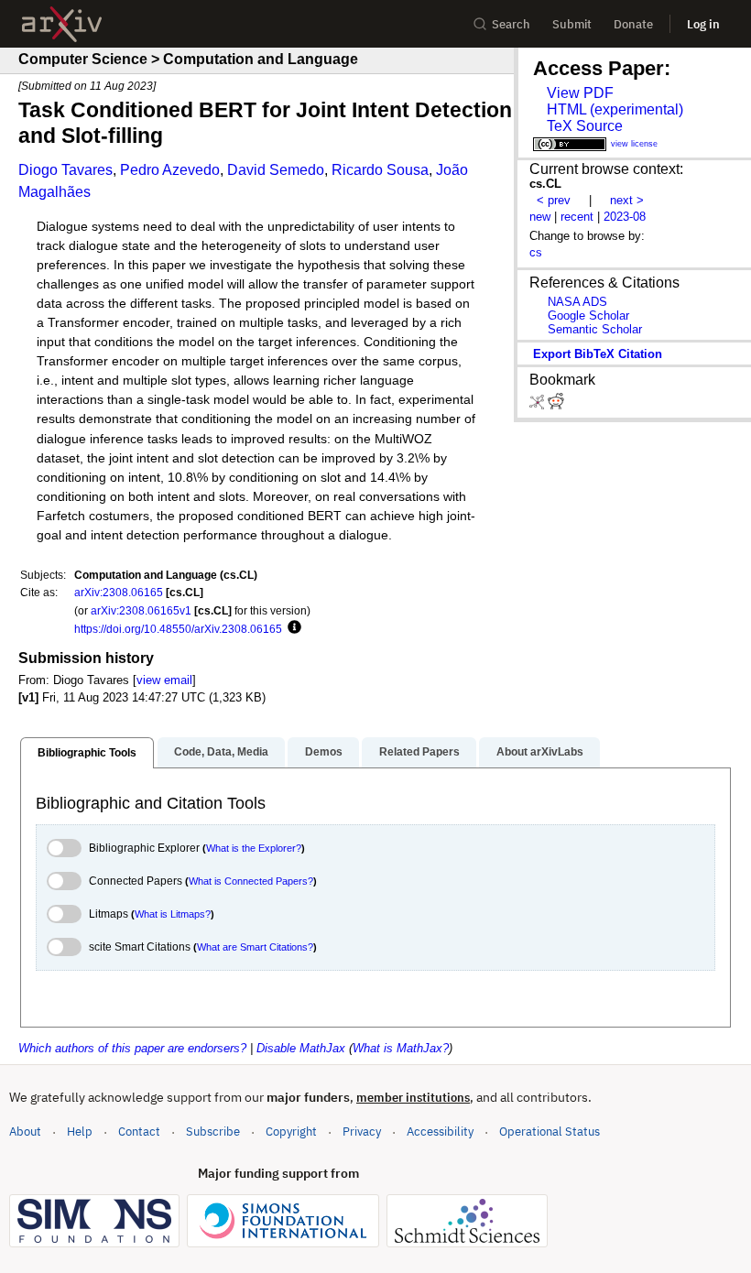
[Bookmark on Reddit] (556, 405)
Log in (703, 24)
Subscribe (213, 1131)
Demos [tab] (324, 751)
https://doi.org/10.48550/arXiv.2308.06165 (178, 629)
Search (511, 24)
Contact (139, 1131)
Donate (633, 24)
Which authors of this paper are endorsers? (132, 1048)
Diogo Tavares (65, 170)
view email (164, 680)
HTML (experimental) (615, 109)
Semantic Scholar (595, 329)
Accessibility (440, 1131)
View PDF (580, 93)
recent (577, 216)
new (539, 216)
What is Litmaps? (173, 914)
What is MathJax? (401, 1048)
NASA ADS (577, 302)
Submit (572, 24)
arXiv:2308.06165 (118, 592)
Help (80, 1131)
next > (627, 200)
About (25, 1131)
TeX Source (585, 126)
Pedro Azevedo (170, 170)
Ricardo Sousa (380, 170)
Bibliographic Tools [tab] (87, 752)
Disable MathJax (300, 1048)
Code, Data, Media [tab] (221, 751)
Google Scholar (588, 315)
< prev (554, 200)
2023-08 (625, 216)
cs (535, 252)
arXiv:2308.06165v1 (141, 610)
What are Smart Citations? (255, 946)
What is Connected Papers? (251, 881)
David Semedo (275, 170)
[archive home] (62, 24)
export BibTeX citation (597, 354)
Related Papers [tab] (419, 751)
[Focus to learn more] (291, 628)
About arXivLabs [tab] (539, 751)
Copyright (291, 1131)
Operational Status (549, 1131)
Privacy (362, 1131)
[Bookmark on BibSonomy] (538, 405)
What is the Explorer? (253, 848)
